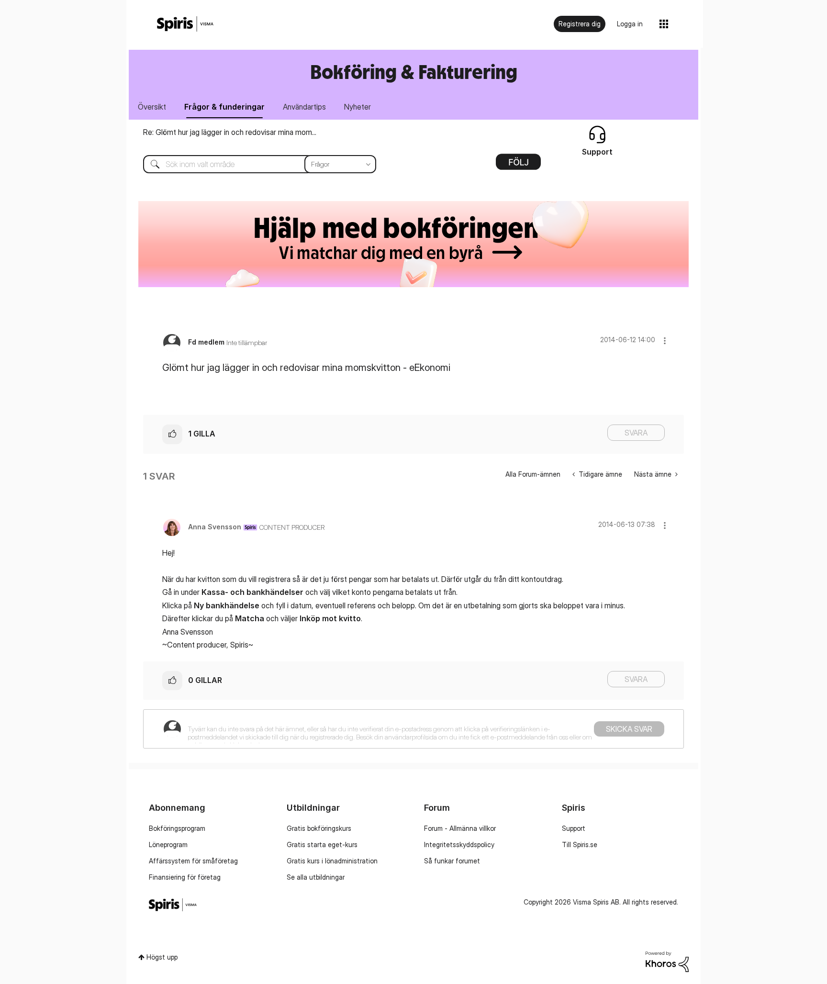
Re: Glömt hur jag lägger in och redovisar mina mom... (229, 132)
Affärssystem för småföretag (193, 861)
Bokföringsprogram (177, 828)
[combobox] (252, 164)
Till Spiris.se (579, 844)
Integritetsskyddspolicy (459, 844)
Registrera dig (580, 24)
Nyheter (357, 107)
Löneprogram (168, 844)
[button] (664, 340)
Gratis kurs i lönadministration (332, 861)
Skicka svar (629, 729)
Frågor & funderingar (224, 107)
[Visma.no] (185, 24)
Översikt (152, 107)
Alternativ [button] (518, 165)
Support (573, 828)
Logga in (630, 24)
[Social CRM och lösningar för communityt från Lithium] (667, 961)
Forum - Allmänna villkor (460, 828)
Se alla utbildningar (316, 877)
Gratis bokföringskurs (319, 828)
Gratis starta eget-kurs (322, 844)
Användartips (304, 107)
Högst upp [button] (162, 957)
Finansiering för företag (185, 877)
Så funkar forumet (452, 861)
